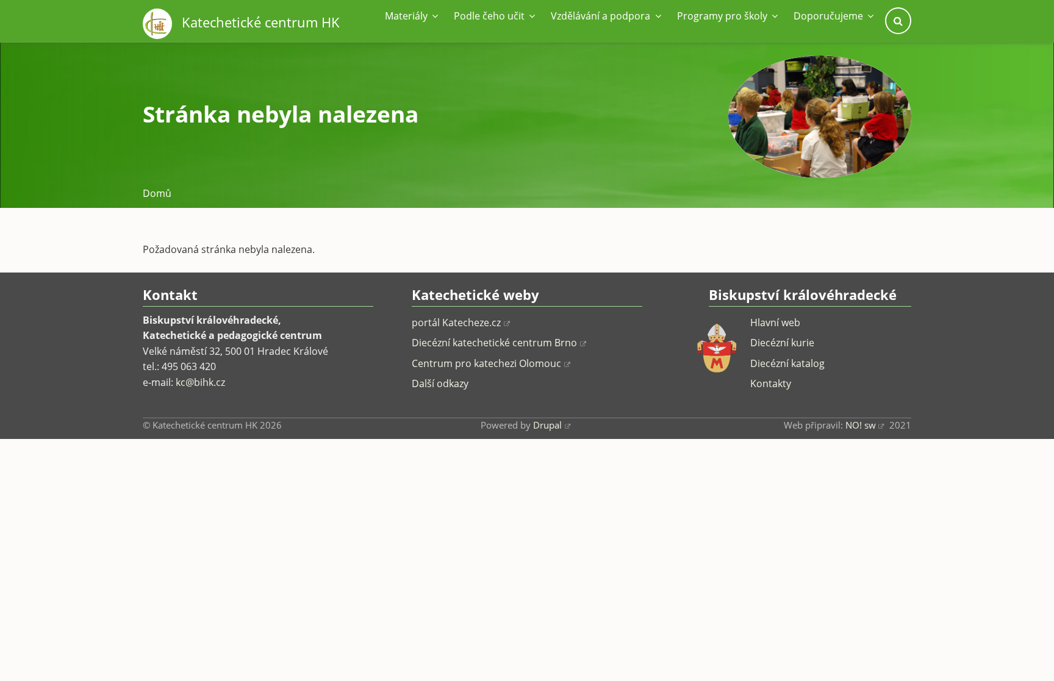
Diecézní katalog (787, 363)
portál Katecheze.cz (456, 322)
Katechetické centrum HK (261, 22)
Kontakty (770, 383)
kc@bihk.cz (200, 382)
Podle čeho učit (490, 16)
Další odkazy (440, 383)
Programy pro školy (723, 16)
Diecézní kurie (782, 342)
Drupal (547, 425)
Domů (157, 193)
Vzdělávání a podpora (602, 16)
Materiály (407, 16)
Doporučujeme (830, 16)
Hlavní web (775, 322)
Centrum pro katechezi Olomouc (486, 363)
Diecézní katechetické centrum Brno (494, 342)
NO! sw (860, 425)
